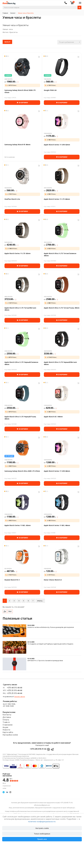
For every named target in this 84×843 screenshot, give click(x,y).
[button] (69, 42)
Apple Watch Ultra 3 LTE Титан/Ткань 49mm (61, 308)
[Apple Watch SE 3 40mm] (61, 393)
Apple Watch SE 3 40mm (53, 417)
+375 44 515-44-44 (14, 687)
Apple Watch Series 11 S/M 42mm (57, 145)
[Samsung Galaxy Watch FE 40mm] (22, 121)
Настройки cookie (10, 735)
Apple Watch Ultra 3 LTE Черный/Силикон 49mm (21, 363)
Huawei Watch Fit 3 (12, 580)
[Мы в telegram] (4, 792)
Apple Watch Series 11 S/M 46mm (57, 471)
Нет (10, 611)
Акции (5, 727)
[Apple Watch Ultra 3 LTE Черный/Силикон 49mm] (22, 339)
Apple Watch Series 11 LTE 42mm (17, 253)
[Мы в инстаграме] (10, 792)
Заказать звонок (19, 697)
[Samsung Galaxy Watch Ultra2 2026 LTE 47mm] (22, 67)
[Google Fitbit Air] (61, 67)
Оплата (6, 719)
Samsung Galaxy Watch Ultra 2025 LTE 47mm (22, 471)
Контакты (7, 714)
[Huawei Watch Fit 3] (22, 557)
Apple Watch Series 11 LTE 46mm (57, 199)
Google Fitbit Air (50, 90)
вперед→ (40, 601)
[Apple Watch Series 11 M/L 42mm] (22, 502)
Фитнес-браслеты (10, 32)
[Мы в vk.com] (7, 792)
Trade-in (6, 722)
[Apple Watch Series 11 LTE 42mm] (22, 230)
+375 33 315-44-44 (14, 690)
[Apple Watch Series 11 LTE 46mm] (61, 176)
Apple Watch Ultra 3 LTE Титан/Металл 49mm (20, 309)
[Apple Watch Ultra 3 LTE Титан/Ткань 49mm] (61, 285)
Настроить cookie (42, 828)
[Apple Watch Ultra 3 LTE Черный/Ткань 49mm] (22, 393)
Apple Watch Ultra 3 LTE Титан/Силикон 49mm (60, 254)
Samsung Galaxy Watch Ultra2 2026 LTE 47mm (20, 91)
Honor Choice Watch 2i (53, 580)
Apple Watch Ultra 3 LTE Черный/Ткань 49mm (20, 418)
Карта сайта (8, 732)
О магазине (7, 725)
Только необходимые (42, 834)
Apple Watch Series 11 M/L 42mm (17, 525)
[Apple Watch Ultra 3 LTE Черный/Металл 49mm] (61, 339)
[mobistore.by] (8, 2)
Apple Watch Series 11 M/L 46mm (57, 525)
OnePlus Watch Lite (12, 199)
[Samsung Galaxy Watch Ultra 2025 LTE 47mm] (22, 448)
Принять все (42, 839)
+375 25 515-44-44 (14, 693)
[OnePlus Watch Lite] (22, 176)
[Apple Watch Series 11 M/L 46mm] (61, 502)
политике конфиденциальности (41, 821)
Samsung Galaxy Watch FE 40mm (17, 144)
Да (5, 611)
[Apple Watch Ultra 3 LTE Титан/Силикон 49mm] (61, 230)
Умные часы (8, 29)
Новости (6, 730)
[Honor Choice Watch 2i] (61, 557)
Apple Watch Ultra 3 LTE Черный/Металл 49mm (60, 363)
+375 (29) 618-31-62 (38, 749)
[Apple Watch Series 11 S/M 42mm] (61, 121)
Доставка (7, 717)
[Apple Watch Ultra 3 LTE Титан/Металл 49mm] (22, 285)
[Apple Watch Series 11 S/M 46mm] (61, 448)
